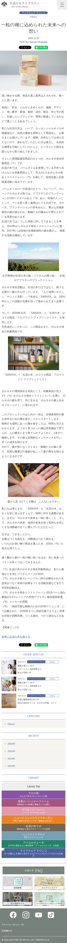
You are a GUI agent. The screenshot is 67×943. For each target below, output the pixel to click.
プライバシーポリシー (11, 924)
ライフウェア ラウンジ (33, 12)
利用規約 (5, 930)
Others (33, 16)
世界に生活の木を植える (16, 636)
